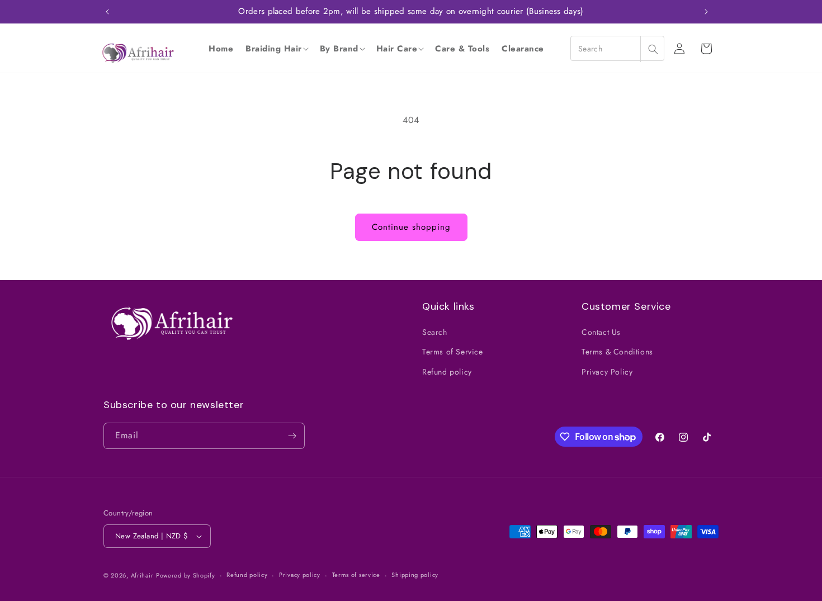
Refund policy (447, 371)
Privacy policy (299, 574)
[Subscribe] (292, 436)
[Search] (652, 49)
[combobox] (617, 48)
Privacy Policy (607, 371)
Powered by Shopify (185, 575)
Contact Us (601, 332)
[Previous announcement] (107, 11)
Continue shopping (411, 227)
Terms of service (356, 574)
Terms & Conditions (617, 351)
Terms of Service (452, 351)
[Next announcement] (706, 11)
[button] (276, 48)
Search (434, 332)
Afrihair (142, 575)
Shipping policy (414, 574)
